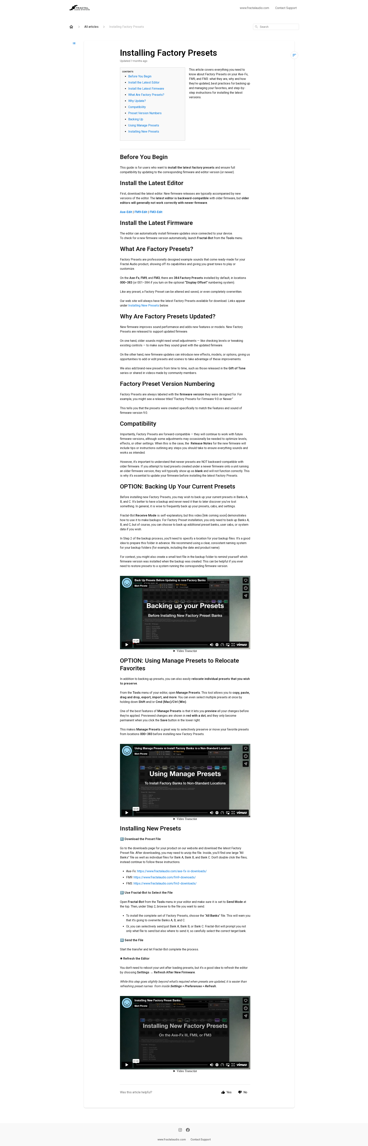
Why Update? (137, 101)
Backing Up (136, 119)
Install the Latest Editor (143, 82)
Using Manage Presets (144, 125)
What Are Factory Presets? (146, 95)
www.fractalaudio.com (254, 8)
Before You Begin (139, 76)
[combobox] (276, 27)
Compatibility (137, 107)
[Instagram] (180, 1130)
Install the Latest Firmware (146, 88)
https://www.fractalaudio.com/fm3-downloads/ (165, 883)
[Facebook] (188, 1130)
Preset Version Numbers (145, 113)
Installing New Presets (143, 131)
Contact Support (286, 8)
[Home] (71, 27)
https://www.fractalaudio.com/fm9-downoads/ (165, 877)
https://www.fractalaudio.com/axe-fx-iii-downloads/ (172, 871)
